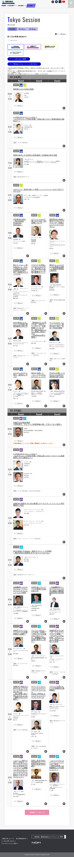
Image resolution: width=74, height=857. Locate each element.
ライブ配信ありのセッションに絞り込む (23, 64)
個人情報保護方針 (21, 838)
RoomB (39, 80)
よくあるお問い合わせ (7, 841)
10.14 (22, 29)
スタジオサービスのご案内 (9, 843)
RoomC (57, 80)
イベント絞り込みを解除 (17, 59)
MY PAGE (45, 1)
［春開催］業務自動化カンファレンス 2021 (48, 837)
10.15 (32, 29)
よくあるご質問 (52, 1)
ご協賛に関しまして (7, 838)
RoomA (21, 80)
